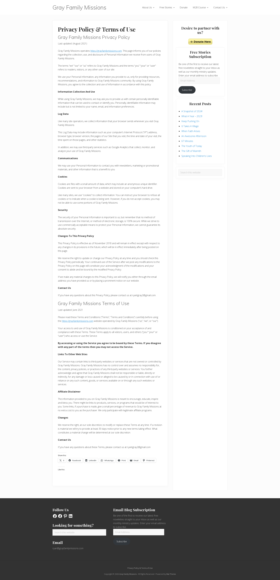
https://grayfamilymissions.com (106, 50)
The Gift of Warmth (191, 151)
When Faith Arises (190, 131)
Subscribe (187, 90)
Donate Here (202, 41)
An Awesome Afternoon (193, 136)
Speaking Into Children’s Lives (196, 156)
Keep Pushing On (190, 121)
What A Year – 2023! (191, 116)
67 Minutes (187, 141)
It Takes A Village (190, 126)
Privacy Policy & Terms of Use (140, 568)
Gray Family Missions (79, 7)
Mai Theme (171, 574)
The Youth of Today (191, 146)
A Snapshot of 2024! (191, 111)
